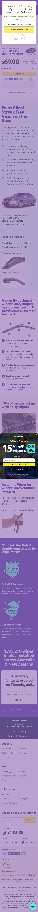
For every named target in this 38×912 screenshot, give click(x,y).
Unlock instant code (19, 464)
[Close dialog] (36, 435)
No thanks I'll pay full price (19, 469)
